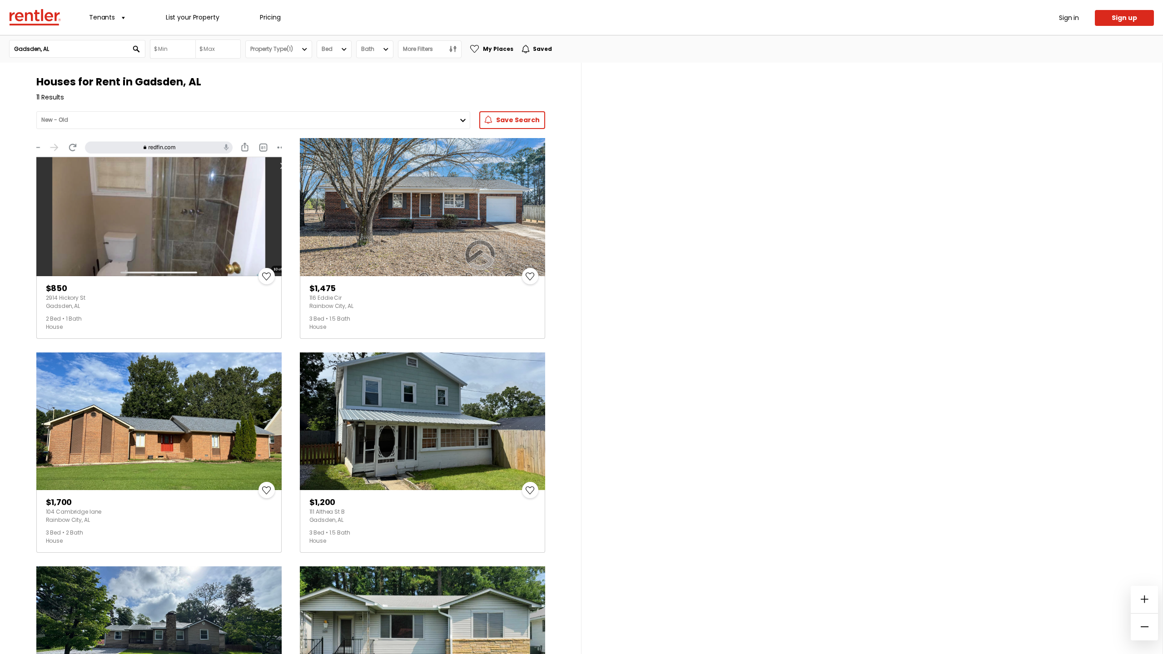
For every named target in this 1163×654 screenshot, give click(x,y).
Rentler (35, 17)
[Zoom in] (1144, 599)
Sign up (1124, 17)
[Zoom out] (1144, 626)
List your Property (192, 17)
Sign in (1069, 17)
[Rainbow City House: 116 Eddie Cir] (422, 207)
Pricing (270, 17)
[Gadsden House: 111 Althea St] (422, 421)
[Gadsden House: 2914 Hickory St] (159, 207)
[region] (872, 358)
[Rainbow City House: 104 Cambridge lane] (159, 421)
